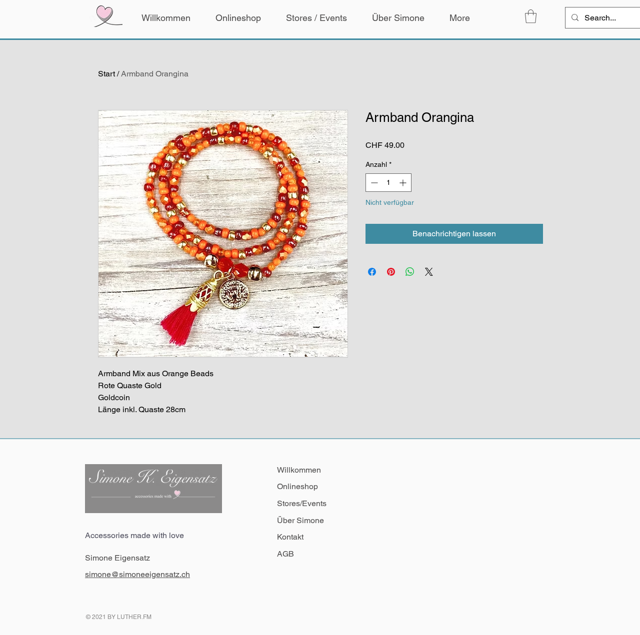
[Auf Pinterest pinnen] (391, 272)
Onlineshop (297, 486)
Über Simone (300, 520)
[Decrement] (373, 182)
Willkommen (299, 470)
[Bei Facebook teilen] (372, 272)
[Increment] (404, 182)
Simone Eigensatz (117, 558)
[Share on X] (429, 272)
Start (106, 73)
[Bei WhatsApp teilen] (410, 272)
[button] (530, 16)
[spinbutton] (389, 182)
